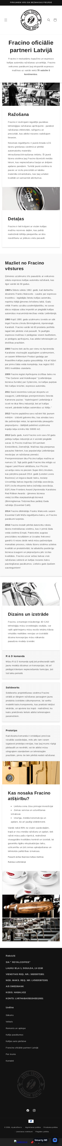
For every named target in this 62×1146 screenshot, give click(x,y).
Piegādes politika (42, 1131)
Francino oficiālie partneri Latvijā (22, 1048)
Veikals (9, 1021)
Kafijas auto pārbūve (16, 1041)
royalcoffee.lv (16, 1127)
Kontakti (10, 1061)
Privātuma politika (51, 1127)
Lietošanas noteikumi (24, 1131)
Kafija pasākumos (14, 1035)
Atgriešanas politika (33, 1127)
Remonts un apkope (16, 1028)
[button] (6, 20)
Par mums (11, 1054)
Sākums (10, 1015)
